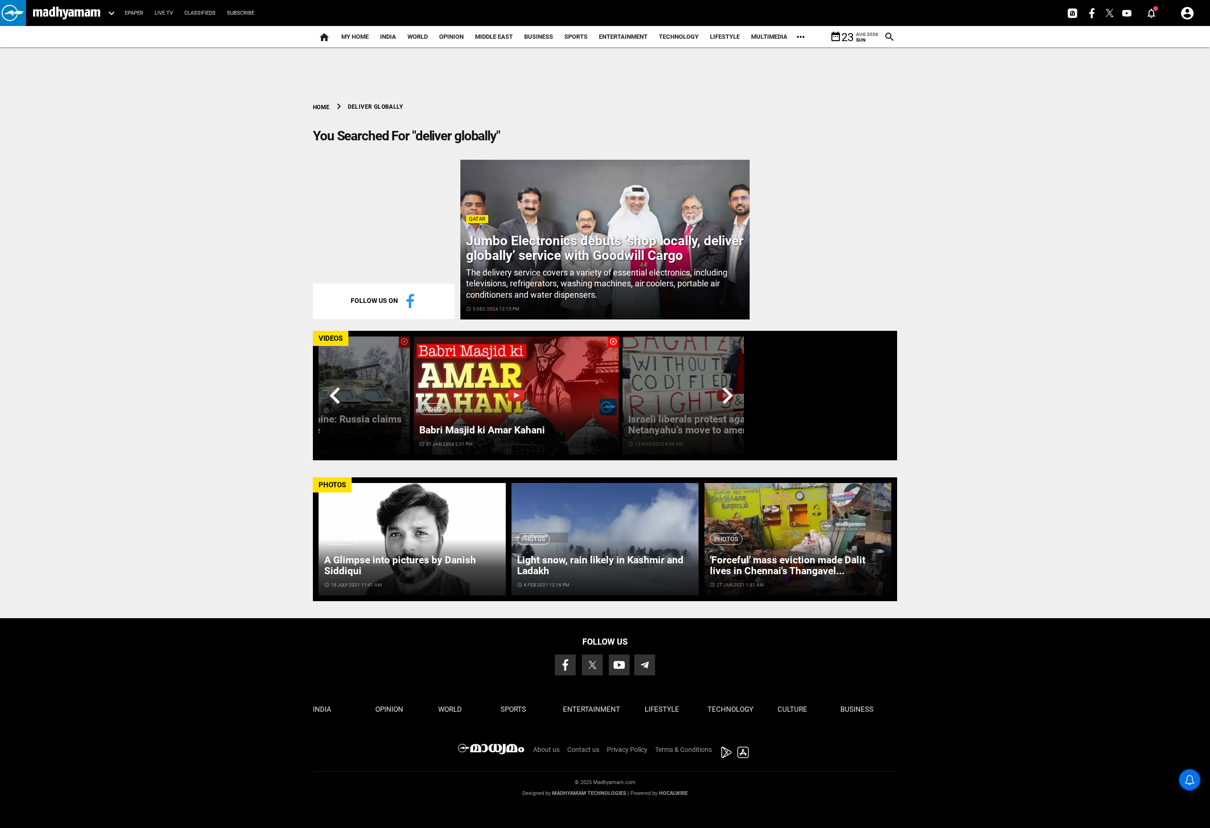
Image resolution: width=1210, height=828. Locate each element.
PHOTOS (332, 485)
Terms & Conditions (683, 749)
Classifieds (200, 13)
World (417, 36)
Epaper (134, 13)
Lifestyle (725, 36)
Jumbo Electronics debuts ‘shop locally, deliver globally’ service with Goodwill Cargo (604, 248)
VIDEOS (331, 338)
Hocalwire (673, 793)
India (388, 36)
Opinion (451, 36)
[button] (13, 13)
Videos (434, 409)
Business (538, 36)
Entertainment (623, 36)
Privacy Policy (627, 749)
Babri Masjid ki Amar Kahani (482, 430)
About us (546, 749)
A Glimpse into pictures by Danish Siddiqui (400, 565)
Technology (679, 36)
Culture (792, 709)
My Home (355, 36)
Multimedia (769, 36)
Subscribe (240, 13)
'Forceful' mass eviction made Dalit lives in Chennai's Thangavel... (787, 565)
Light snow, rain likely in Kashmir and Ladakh (600, 565)
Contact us (583, 749)
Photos (340, 539)
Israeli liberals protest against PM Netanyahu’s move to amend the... (703, 425)
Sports (576, 36)
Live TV (164, 13)
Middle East (494, 36)
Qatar (477, 219)
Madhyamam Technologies (589, 793)
